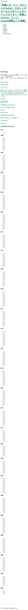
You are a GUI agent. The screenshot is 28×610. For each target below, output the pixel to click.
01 (4, 132)
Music (4, 28)
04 (4, 145)
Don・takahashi (7, 33)
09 (4, 139)
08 (4, 140)
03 (4, 147)
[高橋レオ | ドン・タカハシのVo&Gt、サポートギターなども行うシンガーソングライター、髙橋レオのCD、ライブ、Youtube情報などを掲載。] (14, 20)
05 (4, 144)
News (4, 26)
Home (4, 24)
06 (4, 143)
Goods (4, 31)
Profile (4, 27)
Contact (5, 32)
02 (4, 148)
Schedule (5, 29)
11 (4, 156)
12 (4, 155)
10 (4, 138)
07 (4, 142)
